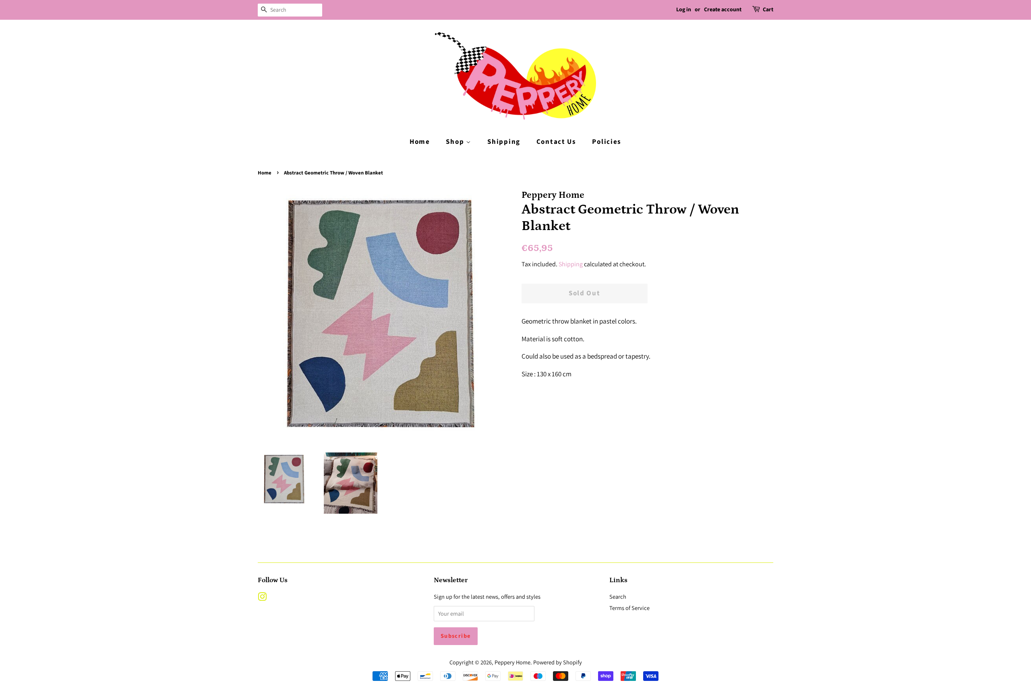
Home (420, 142)
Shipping (503, 142)
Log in (683, 10)
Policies (606, 142)
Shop (456, 142)
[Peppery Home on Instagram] (262, 598)
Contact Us (556, 142)
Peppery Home (512, 662)
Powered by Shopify (557, 662)
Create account (722, 10)
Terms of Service (629, 608)
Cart (768, 10)
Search (617, 596)
